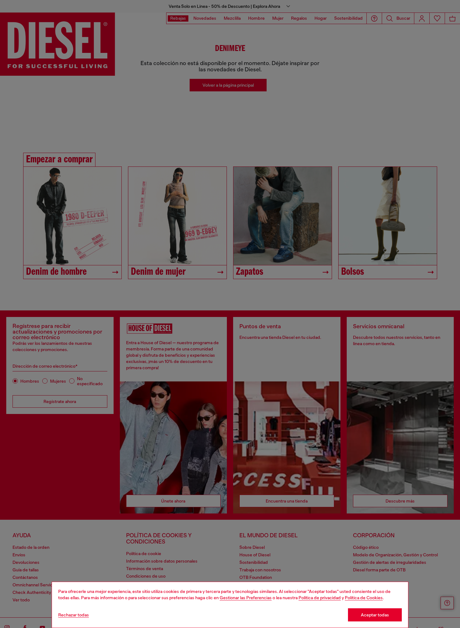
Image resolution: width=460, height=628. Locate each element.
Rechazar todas (73, 614)
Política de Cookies (364, 597)
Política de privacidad (320, 597)
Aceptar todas (375, 614)
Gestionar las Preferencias (246, 597)
